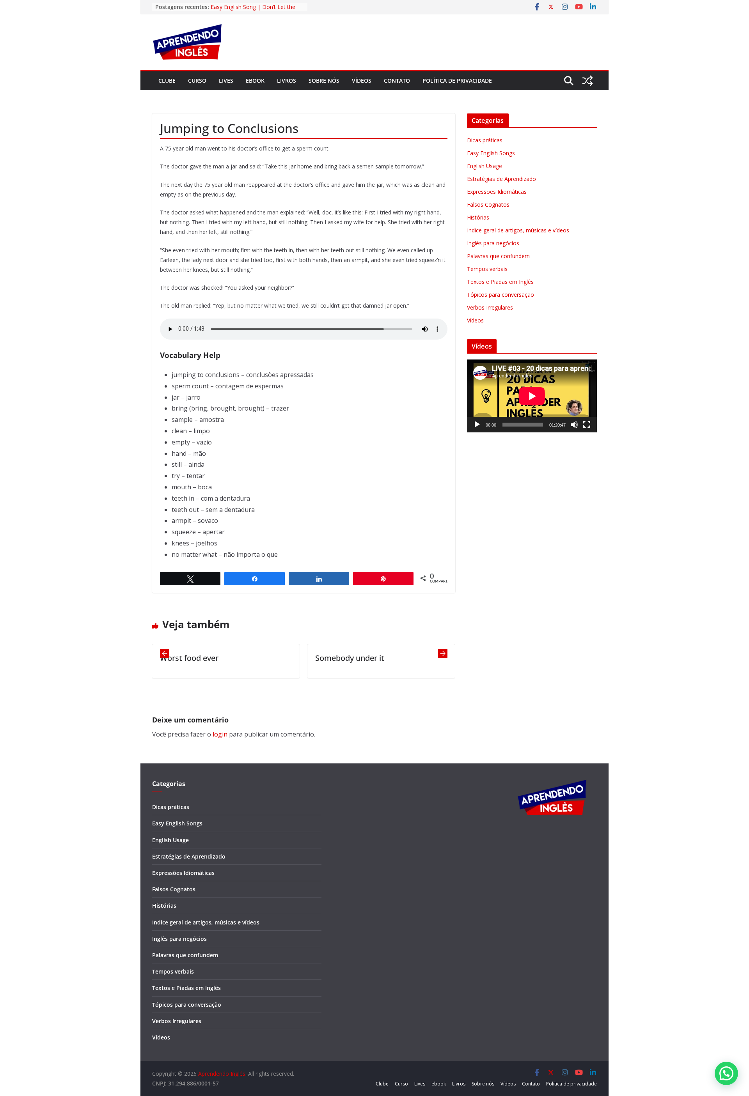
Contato (397, 80)
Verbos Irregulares (490, 307)
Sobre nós (324, 80)
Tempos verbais (487, 269)
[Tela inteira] (587, 424)
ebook (255, 80)
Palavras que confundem (498, 256)
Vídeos (361, 80)
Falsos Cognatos (488, 204)
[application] (532, 395)
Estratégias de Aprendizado (501, 178)
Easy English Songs (491, 153)
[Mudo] (574, 424)
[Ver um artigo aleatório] (587, 80)
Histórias (478, 217)
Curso (197, 80)
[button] (726, 1073)
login (220, 734)
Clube (167, 80)
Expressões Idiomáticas (497, 191)
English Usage (484, 166)
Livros (286, 80)
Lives (226, 80)
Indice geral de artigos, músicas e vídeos (518, 230)
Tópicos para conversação (500, 294)
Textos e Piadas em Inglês (500, 281)
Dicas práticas (484, 140)
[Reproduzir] (477, 424)
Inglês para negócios (493, 243)
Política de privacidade (457, 80)
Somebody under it (299, 658)
